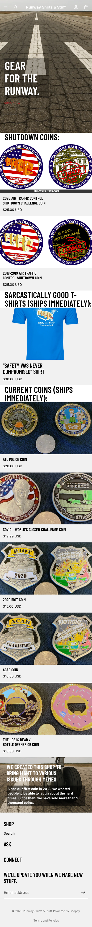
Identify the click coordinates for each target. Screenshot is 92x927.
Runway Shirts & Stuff (37, 911)
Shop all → (12, 103)
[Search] (15, 7)
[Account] (76, 7)
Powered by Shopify (66, 911)
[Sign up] (83, 892)
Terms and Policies (46, 920)
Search (9, 833)
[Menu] (5, 7)
